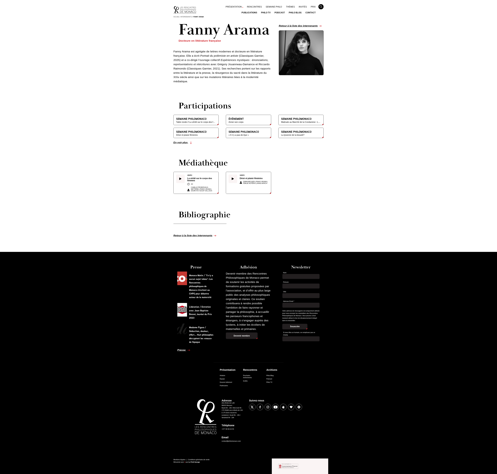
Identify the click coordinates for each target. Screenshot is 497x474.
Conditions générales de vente (199, 460)
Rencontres (254, 7)
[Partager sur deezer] (291, 407)
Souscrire (295, 326)
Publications (249, 13)
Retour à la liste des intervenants (298, 25)
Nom (284, 273)
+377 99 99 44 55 (228, 429)
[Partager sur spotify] (299, 407)
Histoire (222, 375)
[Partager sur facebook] (260, 407)
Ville (284, 292)
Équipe (222, 379)
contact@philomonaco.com (231, 441)
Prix (313, 7)
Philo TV (266, 13)
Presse (181, 350)
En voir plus (180, 142)
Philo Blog (295, 13)
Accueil (176, 17)
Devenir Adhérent (226, 382)
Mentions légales (179, 460)
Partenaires (224, 386)
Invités (303, 7)
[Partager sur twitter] (252, 407)
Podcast (280, 13)
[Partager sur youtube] (275, 407)
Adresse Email (288, 301)
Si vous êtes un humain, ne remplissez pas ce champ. (299, 334)
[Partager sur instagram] (268, 407)
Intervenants (186, 17)
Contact (310, 13)
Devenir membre (242, 336)
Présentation (234, 7)
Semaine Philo (274, 7)
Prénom (286, 282)
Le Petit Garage (194, 462)
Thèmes (290, 7)
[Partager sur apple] (283, 407)
